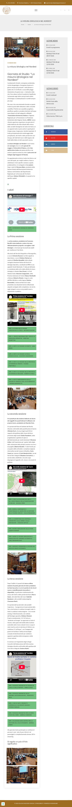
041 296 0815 (11, 3)
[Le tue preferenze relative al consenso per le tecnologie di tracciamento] (3, 804)
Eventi (29, 24)
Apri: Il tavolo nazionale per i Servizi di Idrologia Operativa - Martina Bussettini (22, 338)
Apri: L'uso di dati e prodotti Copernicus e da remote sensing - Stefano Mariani (20, 705)
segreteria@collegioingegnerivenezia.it (56, 3)
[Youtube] (68, 10)
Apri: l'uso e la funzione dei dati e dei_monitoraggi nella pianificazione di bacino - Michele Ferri (21, 501)
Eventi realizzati (51, 95)
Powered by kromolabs (51, 803)
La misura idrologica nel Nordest (42, 24)
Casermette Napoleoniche (54, 110)
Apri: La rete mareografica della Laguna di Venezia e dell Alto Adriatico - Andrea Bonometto (22, 381)
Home (22, 24)
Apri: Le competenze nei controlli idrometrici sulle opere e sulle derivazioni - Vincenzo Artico (20, 521)
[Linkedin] (64, 10)
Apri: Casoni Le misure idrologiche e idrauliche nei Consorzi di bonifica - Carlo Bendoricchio (21, 538)
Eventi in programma (53, 47)
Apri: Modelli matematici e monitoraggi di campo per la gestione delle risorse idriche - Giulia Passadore (22, 511)
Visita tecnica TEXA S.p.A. (54, 116)
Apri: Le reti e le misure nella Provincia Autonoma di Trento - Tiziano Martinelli (22, 363)
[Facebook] (60, 10)
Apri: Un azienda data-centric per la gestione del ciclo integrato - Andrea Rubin (21, 722)
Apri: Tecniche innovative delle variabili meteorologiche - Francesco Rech (21, 695)
